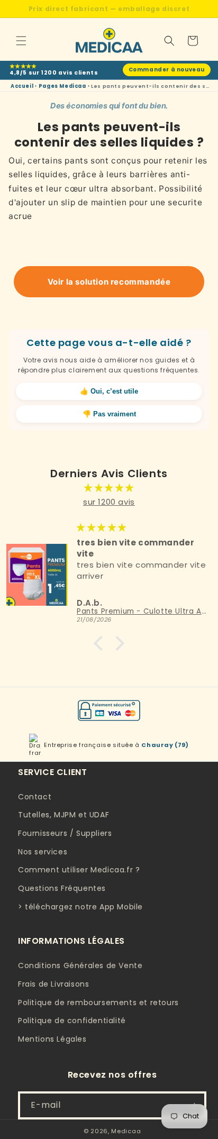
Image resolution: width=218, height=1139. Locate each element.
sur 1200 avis (109, 501)
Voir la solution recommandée (109, 282)
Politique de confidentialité (72, 1020)
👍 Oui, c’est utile (109, 391)
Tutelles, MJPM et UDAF (63, 814)
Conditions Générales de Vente (80, 965)
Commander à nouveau (167, 70)
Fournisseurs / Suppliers (65, 833)
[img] (109, 487)
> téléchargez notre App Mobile (80, 906)
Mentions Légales (52, 1039)
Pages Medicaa (62, 86)
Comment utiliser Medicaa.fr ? (79, 869)
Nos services (42, 851)
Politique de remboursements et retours (98, 1002)
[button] (21, 40)
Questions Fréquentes (62, 888)
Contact (34, 796)
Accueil (22, 86)
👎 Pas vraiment (109, 414)
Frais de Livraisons (53, 984)
